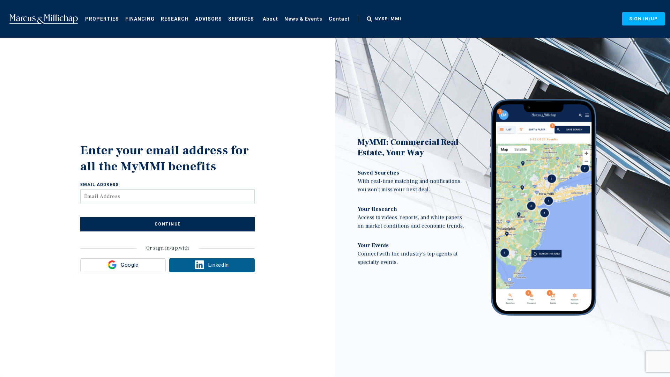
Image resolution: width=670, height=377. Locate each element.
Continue (168, 224)
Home (43, 19)
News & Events (303, 19)
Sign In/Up (643, 18)
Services (241, 19)
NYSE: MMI (387, 19)
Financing (140, 19)
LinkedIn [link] (218, 265)
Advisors (208, 19)
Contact (339, 19)
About (270, 19)
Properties (102, 19)
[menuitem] (102, 18)
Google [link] (129, 265)
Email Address (99, 184)
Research (175, 19)
